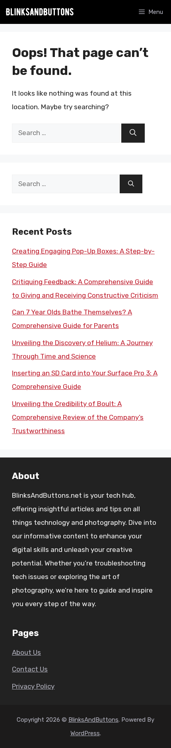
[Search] (133, 133)
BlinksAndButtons (93, 719)
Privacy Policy (33, 686)
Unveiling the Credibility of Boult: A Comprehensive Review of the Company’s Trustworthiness (78, 417)
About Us (26, 652)
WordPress (85, 733)
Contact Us (30, 669)
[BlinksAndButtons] (40, 12)
